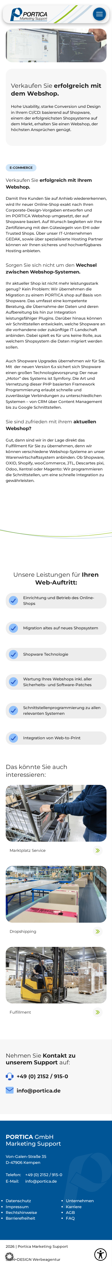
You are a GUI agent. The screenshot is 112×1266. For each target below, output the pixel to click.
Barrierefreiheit (20, 1218)
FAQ (70, 1218)
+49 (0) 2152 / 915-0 (34, 1174)
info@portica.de (31, 1181)
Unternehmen (80, 1200)
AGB (70, 1212)
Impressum (17, 1206)
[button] (9, 1256)
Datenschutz (18, 1200)
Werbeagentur (46, 1259)
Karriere (74, 1206)
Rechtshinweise (21, 1212)
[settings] (100, 1254)
